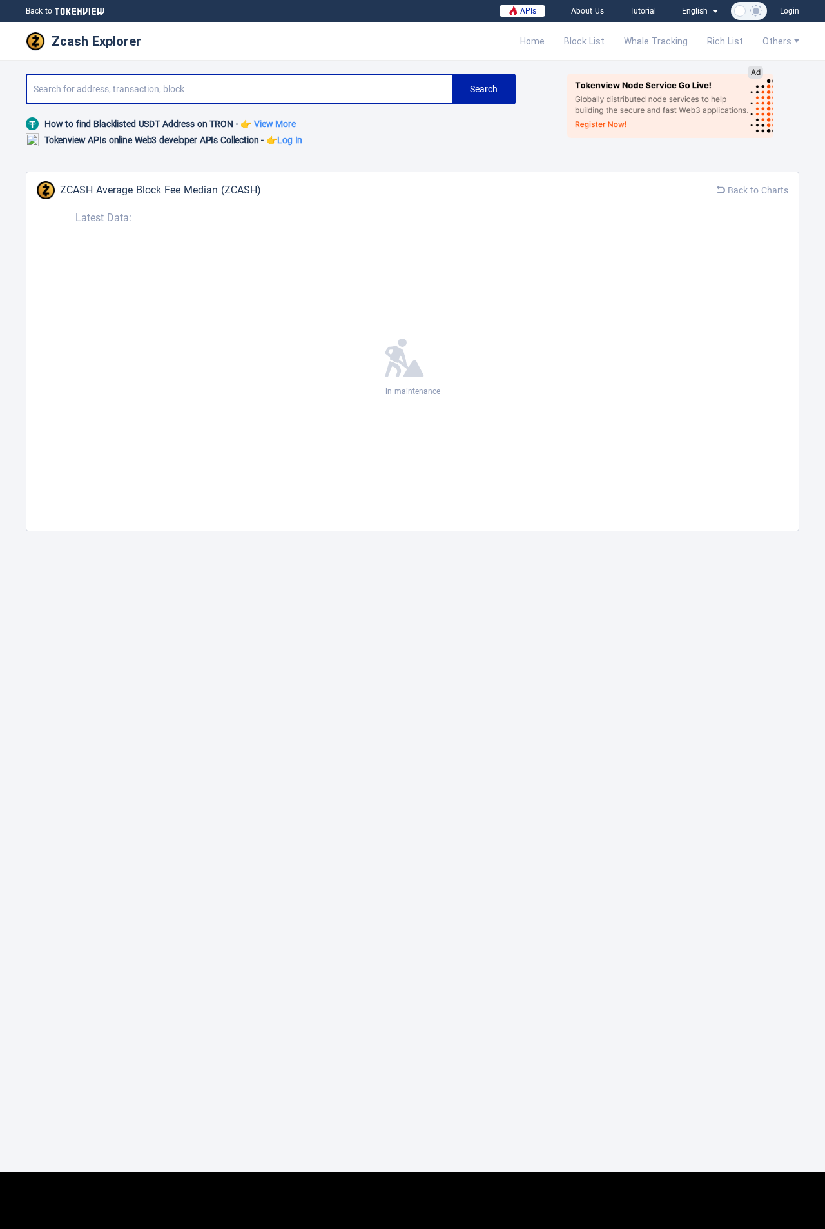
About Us (587, 10)
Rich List (725, 41)
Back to (39, 10)
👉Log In (284, 140)
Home (532, 41)
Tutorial (643, 10)
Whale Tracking (656, 41)
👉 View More (267, 124)
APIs (527, 10)
